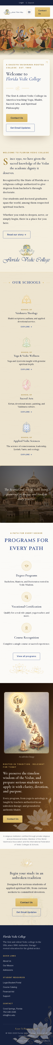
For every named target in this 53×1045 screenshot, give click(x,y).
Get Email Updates (20, 127)
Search (31, 3)
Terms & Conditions (41, 1041)
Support (6, 996)
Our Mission (8, 965)
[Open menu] (29, 12)
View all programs (26, 656)
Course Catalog (10, 987)
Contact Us (42, 12)
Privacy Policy (23, 1041)
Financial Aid (8, 991)
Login (21, 3)
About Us (7, 961)
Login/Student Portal (12, 982)
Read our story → (16, 234)
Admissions (8, 970)
